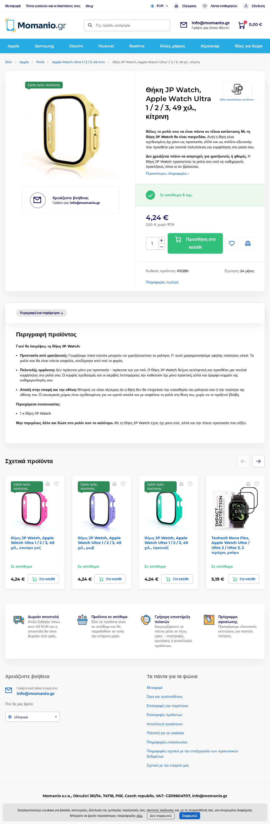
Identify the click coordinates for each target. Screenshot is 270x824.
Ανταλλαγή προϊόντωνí (164, 724)
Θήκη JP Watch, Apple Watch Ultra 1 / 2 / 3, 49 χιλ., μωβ (99, 543)
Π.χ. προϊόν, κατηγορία (113, 25)
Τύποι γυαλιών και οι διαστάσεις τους (53, 6)
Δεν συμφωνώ (161, 816)
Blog (89, 6)
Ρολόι (40, 62)
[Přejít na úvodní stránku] (35, 25)
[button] (258, 461)
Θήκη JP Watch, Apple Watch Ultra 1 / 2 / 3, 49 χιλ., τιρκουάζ (166, 543)
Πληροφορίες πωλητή (162, 282)
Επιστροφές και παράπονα (167, 706)
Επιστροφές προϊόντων (164, 715)
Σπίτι (8, 62)
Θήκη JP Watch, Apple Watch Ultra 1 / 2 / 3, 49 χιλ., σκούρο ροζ (32, 543)
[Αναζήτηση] (90, 25)
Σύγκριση (189, 6)
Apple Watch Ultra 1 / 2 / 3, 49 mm (78, 62)
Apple (24, 62)
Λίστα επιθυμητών (224, 6)
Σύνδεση (258, 6)
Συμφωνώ (189, 816)
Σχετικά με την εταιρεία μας (168, 765)
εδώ (139, 816)
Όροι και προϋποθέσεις (164, 696)
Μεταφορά (13, 6)
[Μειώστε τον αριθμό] (161, 246)
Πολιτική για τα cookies (165, 733)
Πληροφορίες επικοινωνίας (167, 742)
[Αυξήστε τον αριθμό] (161, 240)
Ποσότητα (152, 243)
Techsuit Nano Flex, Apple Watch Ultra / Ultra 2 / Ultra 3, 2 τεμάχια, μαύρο (230, 545)
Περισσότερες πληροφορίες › (167, 173)
